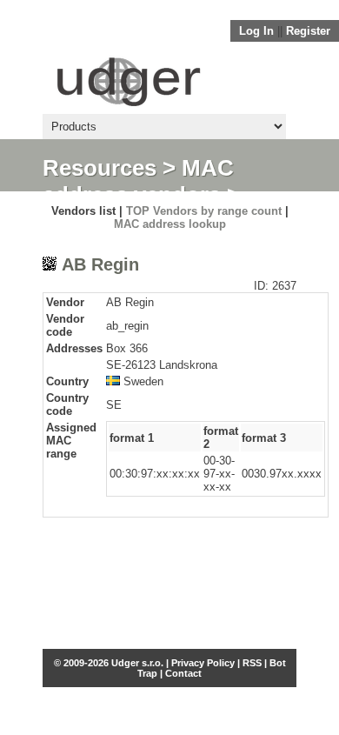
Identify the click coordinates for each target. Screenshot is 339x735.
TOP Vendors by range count (204, 210)
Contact (183, 673)
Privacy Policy (203, 663)
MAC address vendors (138, 181)
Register (308, 30)
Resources (99, 168)
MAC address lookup (170, 224)
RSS (252, 663)
